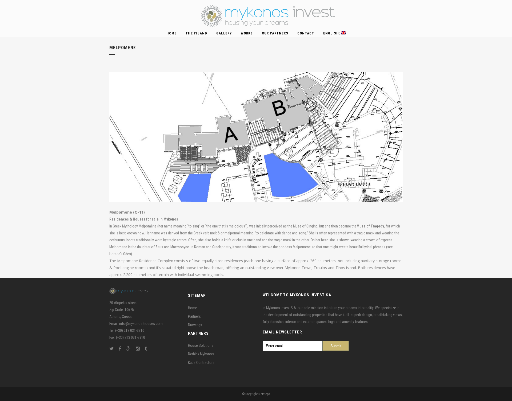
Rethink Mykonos (201, 354)
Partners (194, 316)
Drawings (195, 325)
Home (192, 307)
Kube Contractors (201, 362)
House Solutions (200, 345)
